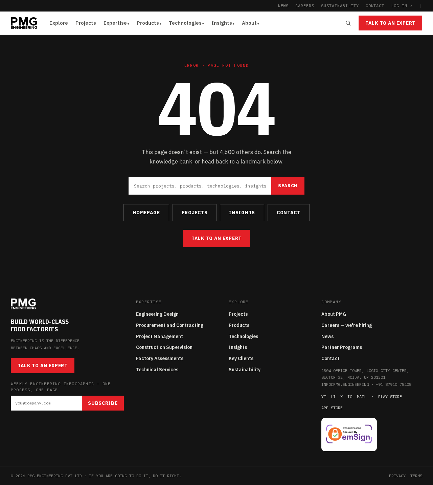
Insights (221, 23)
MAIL (361, 396)
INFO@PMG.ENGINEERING (345, 384)
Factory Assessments (159, 358)
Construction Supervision (164, 347)
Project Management (159, 336)
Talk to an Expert (390, 23)
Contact (330, 358)
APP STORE (332, 407)
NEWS (283, 5)
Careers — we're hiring (346, 325)
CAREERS (304, 5)
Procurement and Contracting (169, 325)
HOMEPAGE (146, 213)
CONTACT (375, 5)
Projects (85, 23)
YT (323, 396)
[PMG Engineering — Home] (24, 23)
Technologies (185, 23)
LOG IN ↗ (402, 5)
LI (333, 396)
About (249, 23)
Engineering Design (157, 314)
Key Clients (241, 358)
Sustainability (244, 370)
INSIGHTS (242, 213)
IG (349, 396)
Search (288, 185)
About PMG (333, 314)
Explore (58, 23)
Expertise (115, 23)
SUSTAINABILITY (340, 5)
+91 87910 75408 (393, 384)
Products (148, 23)
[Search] (348, 23)
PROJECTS (195, 213)
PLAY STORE (390, 396)
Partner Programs (341, 347)
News (327, 336)
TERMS (416, 475)
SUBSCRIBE (102, 403)
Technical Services (157, 370)
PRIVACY (397, 475)
